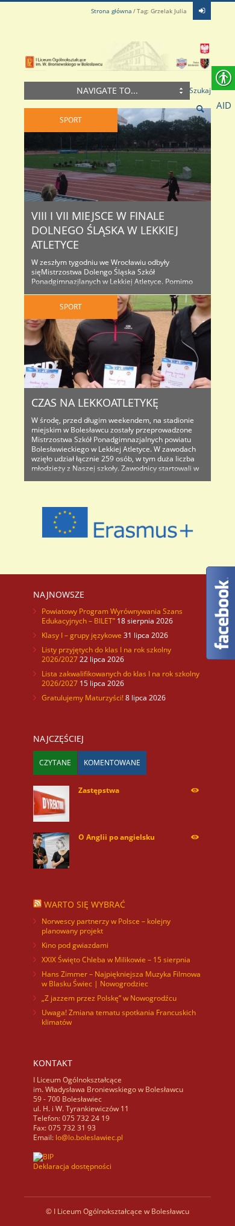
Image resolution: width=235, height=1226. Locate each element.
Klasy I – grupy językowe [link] (82, 635)
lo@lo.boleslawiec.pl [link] (89, 1137)
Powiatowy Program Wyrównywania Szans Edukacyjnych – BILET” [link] (112, 616)
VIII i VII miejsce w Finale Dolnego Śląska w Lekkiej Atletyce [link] (104, 230)
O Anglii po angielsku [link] (116, 837)
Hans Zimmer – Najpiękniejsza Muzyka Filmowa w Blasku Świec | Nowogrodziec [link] (121, 979)
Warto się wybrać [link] (84, 904)
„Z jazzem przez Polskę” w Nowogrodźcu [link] (109, 998)
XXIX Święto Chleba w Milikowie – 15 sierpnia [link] (116, 959)
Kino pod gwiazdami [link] (75, 945)
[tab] (55, 763)
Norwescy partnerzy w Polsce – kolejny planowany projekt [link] (106, 926)
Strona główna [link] (111, 11)
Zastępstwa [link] (98, 790)
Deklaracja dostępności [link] (72, 1166)
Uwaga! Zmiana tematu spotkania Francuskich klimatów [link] (119, 1017)
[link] (202, 11)
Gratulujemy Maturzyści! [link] (83, 698)
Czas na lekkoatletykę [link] (94, 402)
